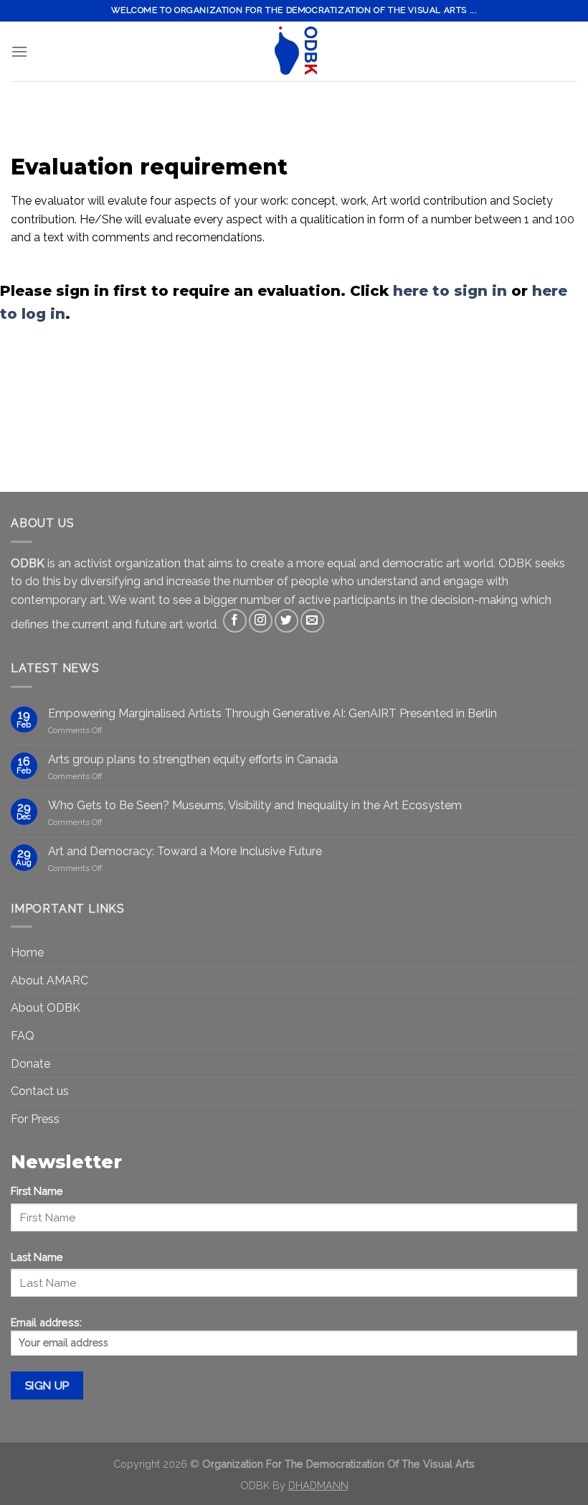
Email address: (46, 1322)
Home (27, 952)
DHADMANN (318, 1485)
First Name (37, 1191)
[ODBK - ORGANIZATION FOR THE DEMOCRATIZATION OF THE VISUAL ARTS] (294, 51)
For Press (35, 1119)
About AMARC (49, 980)
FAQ (22, 1036)
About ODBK (45, 1008)
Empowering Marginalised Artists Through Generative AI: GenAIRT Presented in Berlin (272, 713)
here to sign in (450, 290)
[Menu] (19, 51)
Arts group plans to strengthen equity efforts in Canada (193, 759)
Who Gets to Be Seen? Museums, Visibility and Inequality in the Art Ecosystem (255, 805)
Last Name (37, 1257)
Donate (30, 1064)
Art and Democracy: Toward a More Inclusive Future (185, 851)
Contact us (40, 1091)
